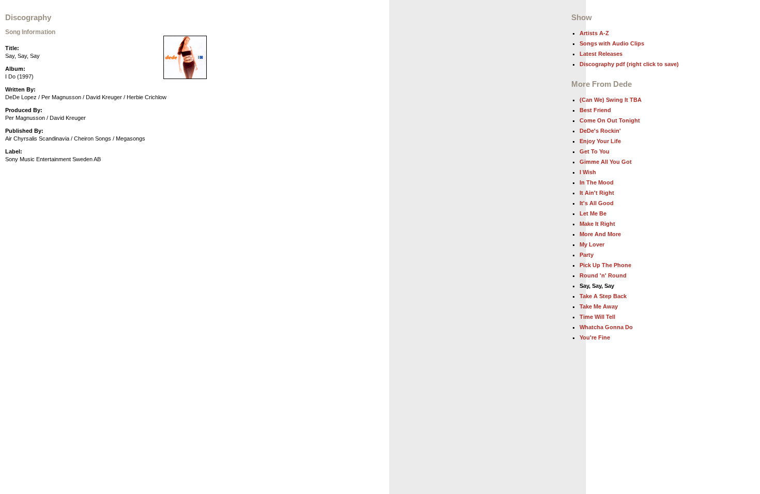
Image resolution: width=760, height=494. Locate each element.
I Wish (588, 172)
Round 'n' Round (603, 275)
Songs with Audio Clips (612, 43)
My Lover (592, 244)
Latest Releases (601, 54)
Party (587, 255)
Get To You (595, 151)
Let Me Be (593, 213)
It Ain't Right (597, 193)
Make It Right (597, 224)
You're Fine (595, 337)
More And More (600, 234)
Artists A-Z (594, 33)
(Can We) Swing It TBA (611, 100)
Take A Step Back (603, 296)
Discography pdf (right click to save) (629, 64)
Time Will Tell (597, 317)
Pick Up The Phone (605, 265)
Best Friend (595, 110)
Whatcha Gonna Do (606, 327)
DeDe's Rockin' (600, 131)
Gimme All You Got (606, 162)
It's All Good (597, 203)
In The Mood (597, 182)
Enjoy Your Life (600, 141)
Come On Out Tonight (610, 120)
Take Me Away (599, 306)
